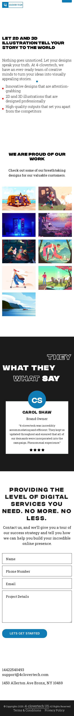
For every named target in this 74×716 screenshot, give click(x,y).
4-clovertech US (37, 706)
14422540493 (13, 669)
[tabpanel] (37, 427)
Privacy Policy (54, 710)
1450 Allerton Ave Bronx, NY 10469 (32, 683)
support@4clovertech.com (25, 674)
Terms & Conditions (27, 710)
